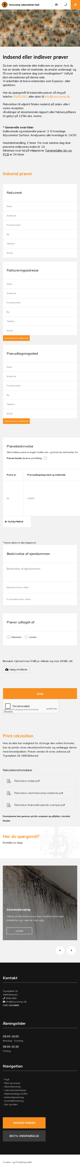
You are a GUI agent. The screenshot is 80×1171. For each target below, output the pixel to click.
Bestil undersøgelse (24, 1135)
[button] (75, 4)
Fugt (6, 1079)
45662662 (20, 96)
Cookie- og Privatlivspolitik (17, 1162)
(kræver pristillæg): (25, 458)
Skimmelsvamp (12, 1086)
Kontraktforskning (13, 1100)
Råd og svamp (12, 1083)
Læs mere (19, 931)
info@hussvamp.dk (57, 96)
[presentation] (60, 950)
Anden (33, 637)
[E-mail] (56, 4)
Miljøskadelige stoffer (16, 1093)
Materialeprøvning (14, 1097)
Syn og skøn (10, 1104)
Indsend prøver (24, 1122)
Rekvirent (16, 637)
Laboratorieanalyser (15, 1090)
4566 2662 (11, 998)
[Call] (66, 4)
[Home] (26, 4)
